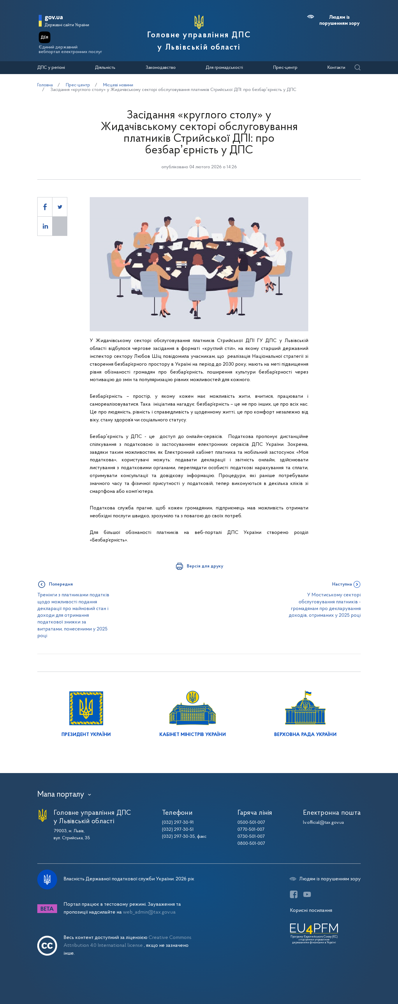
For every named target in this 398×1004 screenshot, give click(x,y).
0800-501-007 (251, 843)
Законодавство (161, 67)
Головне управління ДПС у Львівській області (199, 41)
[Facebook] (293, 894)
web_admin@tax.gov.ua (149, 912)
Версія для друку (205, 566)
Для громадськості (224, 67)
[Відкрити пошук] (357, 67)
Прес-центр (285, 67)
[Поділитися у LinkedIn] (45, 226)
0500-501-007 (251, 822)
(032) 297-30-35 (178, 836)
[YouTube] (307, 894)
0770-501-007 (251, 829)
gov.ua (54, 17)
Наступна (342, 584)
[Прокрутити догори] (369, 981)
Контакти (336, 67)
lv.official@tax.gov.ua (323, 822)
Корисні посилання (311, 910)
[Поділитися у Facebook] (45, 206)
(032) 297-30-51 (178, 829)
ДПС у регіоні (51, 67)
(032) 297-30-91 (178, 822)
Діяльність (105, 67)
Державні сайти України (67, 25)
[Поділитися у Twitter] (59, 206)
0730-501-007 (251, 836)
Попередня (61, 584)
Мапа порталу (60, 795)
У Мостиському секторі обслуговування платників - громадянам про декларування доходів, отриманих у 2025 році (325, 605)
